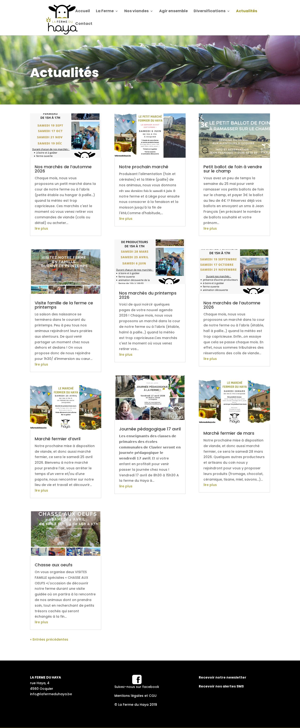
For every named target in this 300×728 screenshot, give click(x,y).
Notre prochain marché (143, 167)
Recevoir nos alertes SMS (221, 686)
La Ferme (105, 11)
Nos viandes (136, 11)
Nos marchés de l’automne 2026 (63, 169)
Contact (83, 24)
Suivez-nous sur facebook (136, 686)
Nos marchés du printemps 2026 (147, 295)
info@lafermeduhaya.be (51, 694)
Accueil (82, 11)
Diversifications (209, 11)
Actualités (246, 11)
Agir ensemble (173, 11)
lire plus (41, 228)
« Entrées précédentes (49, 639)
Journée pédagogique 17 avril (150, 429)
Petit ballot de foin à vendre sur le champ (232, 169)
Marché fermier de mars (228, 433)
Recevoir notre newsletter (222, 677)
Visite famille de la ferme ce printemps (64, 305)
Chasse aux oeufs (53, 565)
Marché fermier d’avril (57, 439)
